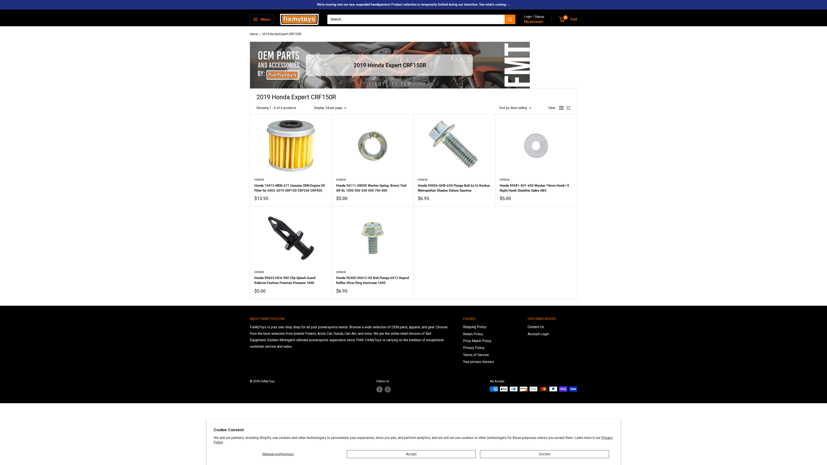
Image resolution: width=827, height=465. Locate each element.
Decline (544, 454)
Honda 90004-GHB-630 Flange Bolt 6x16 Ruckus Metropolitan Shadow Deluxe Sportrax (454, 188)
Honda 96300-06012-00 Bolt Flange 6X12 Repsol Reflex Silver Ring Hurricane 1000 (372, 280)
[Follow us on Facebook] (379, 389)
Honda (259, 179)
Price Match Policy (477, 341)
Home (254, 34)
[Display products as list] (569, 108)
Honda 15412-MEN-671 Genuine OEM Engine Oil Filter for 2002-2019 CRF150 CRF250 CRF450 (289, 188)
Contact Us (536, 327)
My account (533, 21)
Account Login (538, 334)
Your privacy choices (478, 362)
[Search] (510, 19)
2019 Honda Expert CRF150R (281, 34)
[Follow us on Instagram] (388, 389)
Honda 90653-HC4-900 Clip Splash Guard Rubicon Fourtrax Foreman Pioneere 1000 (284, 280)
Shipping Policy (475, 327)
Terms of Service (476, 355)
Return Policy (473, 334)
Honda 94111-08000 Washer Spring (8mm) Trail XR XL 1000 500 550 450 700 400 (371, 188)
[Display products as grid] (561, 108)
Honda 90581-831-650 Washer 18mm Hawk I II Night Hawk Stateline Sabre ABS (534, 188)
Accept (411, 454)
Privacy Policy (474, 348)
